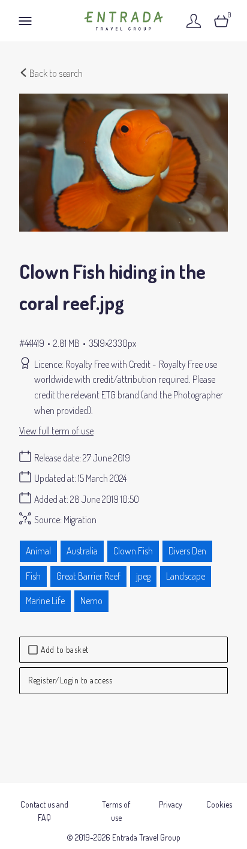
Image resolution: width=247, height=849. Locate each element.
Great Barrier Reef (88, 576)
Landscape (185, 576)
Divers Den (187, 551)
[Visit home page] (123, 20)
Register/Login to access (70, 680)
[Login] (193, 20)
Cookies (219, 804)
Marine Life (45, 601)
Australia (82, 551)
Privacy (170, 804)
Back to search (55, 73)
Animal (38, 551)
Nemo (91, 601)
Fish (33, 576)
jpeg (143, 576)
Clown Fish (133, 551)
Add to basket (65, 649)
